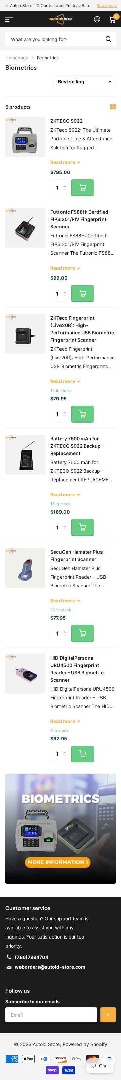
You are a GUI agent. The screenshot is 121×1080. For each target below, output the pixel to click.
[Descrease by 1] (66, 194)
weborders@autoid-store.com (50, 967)
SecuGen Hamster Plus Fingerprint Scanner (76, 555)
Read (62, 162)
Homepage (16, 57)
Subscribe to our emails (32, 1001)
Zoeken (108, 39)
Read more (107, 5)
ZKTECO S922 (66, 121)
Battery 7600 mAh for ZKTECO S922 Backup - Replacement (77, 446)
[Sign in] (97, 19)
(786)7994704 (31, 957)
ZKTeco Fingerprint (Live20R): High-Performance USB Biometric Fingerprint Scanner (82, 329)
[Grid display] (113, 107)
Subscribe (108, 1014)
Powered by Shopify (85, 1044)
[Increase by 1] (66, 182)
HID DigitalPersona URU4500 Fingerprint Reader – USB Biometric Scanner (77, 669)
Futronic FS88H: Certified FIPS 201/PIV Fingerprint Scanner (79, 219)
